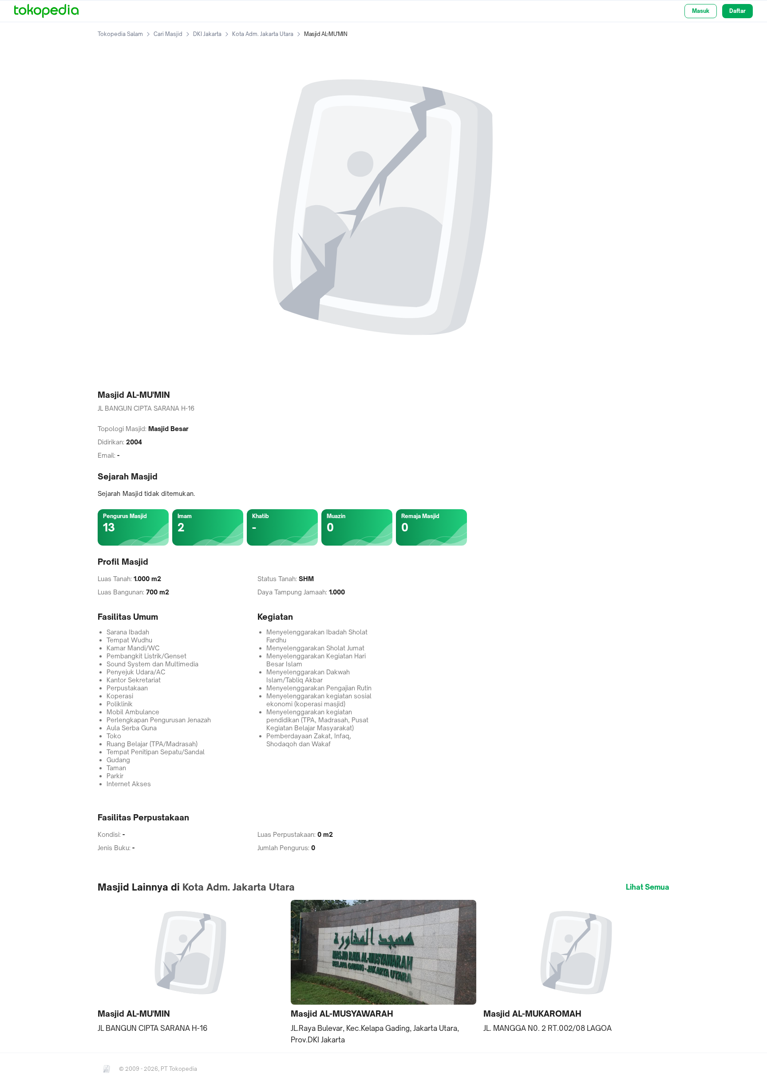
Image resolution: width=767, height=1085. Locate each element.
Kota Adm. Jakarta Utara (262, 34)
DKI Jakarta (207, 34)
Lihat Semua (647, 887)
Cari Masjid (168, 34)
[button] (191, 967)
